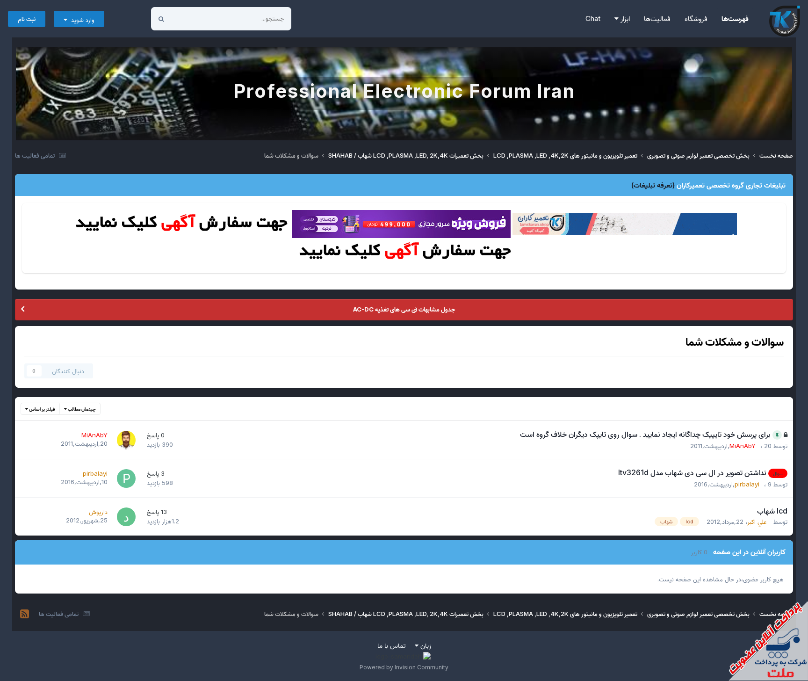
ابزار (624, 18)
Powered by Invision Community (404, 667)
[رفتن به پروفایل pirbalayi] (126, 478)
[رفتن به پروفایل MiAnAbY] (126, 440)
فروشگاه (696, 18)
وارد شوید (80, 19)
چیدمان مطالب (81, 409)
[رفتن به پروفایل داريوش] (126, 516)
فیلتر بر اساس (41, 409)
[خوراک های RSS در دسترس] (24, 614)
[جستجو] (161, 18)
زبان (424, 645)
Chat (592, 18)
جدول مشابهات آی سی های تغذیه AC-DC (404, 309)
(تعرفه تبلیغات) (653, 185)
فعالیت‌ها (657, 18)
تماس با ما (391, 645)
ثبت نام (27, 18)
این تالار (193, 18)
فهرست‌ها (735, 18)
